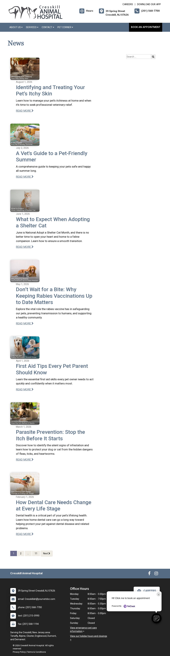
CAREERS (128, 4)
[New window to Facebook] (149, 574)
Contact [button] (47, 27)
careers (149, 590)
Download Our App (149, 4)
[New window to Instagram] (156, 574)
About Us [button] (15, 27)
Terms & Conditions (36, 652)
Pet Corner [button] (64, 27)
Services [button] (31, 27)
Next (45, 553)
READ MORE (24, 110)
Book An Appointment (145, 27)
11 (36, 553)
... (28, 553)
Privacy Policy (19, 652)
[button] (157, 618)
